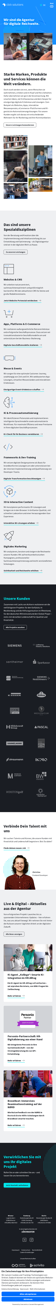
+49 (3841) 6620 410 (10, 1223)
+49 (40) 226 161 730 (26, 1223)
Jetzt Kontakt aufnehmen (17, 1185)
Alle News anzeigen (14, 934)
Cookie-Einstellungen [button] (27, 1252)
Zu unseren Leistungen (15, 252)
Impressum (16, 1250)
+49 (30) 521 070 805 (44, 1223)
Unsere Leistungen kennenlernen (20, 125)
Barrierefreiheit (37, 1250)
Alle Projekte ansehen (15, 627)
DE (44, 5)
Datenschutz (25, 1250)
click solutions (12, 5)
